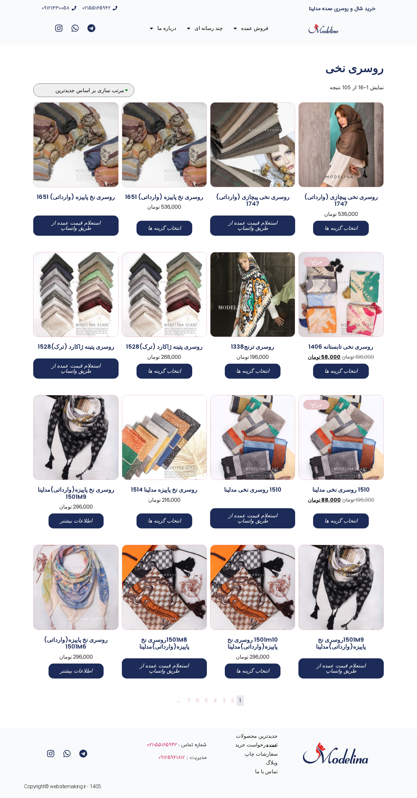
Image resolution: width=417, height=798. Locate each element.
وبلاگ (272, 762)
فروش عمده (254, 28)
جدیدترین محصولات (257, 736)
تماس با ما (266, 771)
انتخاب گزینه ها (340, 228)
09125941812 (171, 757)
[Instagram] (58, 28)
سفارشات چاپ (261, 754)
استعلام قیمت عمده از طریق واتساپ (252, 225)
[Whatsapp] (75, 28)
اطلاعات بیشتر (76, 521)
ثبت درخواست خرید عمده (256, 745)
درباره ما (166, 28)
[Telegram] (91, 28)
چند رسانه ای (208, 28)
